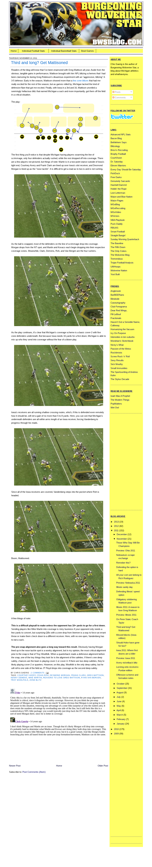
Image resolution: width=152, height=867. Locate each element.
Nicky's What (117, 345)
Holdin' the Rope (118, 189)
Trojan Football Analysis (122, 262)
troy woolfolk (19, 680)
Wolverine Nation (119, 270)
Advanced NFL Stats (121, 134)
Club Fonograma (119, 306)
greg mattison (95, 675)
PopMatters (116, 403)
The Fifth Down (118, 247)
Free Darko (116, 177)
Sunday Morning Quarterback (125, 239)
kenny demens (19, 678)
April (119, 710)
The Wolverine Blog (120, 255)
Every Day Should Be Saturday (126, 169)
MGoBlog (115, 204)
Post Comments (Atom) (34, 772)
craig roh (43, 675)
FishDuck (115, 173)
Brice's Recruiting (119, 150)
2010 (116, 729)
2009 (116, 733)
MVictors (115, 216)
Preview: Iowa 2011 (125, 658)
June (119, 701)
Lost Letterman (118, 193)
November (122, 539)
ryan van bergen (91, 678)
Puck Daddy (117, 224)
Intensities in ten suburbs (123, 337)
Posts (117, 92)
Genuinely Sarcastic (120, 181)
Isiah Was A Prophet (120, 396)
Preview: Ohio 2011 (125, 550)
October (121, 683)
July (119, 697)
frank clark (78, 675)
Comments (120, 97)
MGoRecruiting (118, 208)
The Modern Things (120, 400)
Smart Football (118, 231)
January (121, 723)
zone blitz (35, 680)
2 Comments (37, 673)
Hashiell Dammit (119, 185)
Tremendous (117, 258)
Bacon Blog (116, 138)
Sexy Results (117, 360)
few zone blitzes (80, 80)
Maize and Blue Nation (121, 196)
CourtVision (116, 158)
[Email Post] (47, 673)
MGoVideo (116, 212)
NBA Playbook (118, 220)
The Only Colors (118, 251)
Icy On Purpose (118, 333)
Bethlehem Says (119, 142)
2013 (116, 521)
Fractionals (116, 318)
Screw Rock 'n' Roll (120, 356)
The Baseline (117, 243)
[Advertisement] (122, 461)
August (120, 692)
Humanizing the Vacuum (122, 329)
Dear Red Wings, (119, 310)
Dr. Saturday (117, 161)
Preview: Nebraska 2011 (128, 582)
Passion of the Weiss (121, 348)
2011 (116, 530)
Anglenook (116, 291)
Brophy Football (118, 154)
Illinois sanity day (124, 587)
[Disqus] (58, 724)
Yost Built (115, 274)
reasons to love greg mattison (61, 678)
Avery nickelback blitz (126, 662)
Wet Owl (115, 407)
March (120, 714)
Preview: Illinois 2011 (126, 615)
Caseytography (118, 302)
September (122, 688)
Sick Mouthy (117, 364)
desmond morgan (60, 675)
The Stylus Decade (120, 379)
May (119, 706)
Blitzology (115, 146)
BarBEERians (117, 295)
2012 (116, 526)
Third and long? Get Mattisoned (39, 62)
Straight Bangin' (118, 235)
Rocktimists (116, 352)
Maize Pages (117, 200)
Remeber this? (123, 562)
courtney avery (26, 675)
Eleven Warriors (118, 165)
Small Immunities (119, 368)
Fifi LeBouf (116, 314)
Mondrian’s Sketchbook (122, 341)
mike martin (35, 678)
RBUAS (114, 227)
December (122, 534)
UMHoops (116, 266)
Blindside (115, 299)
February (121, 719)
